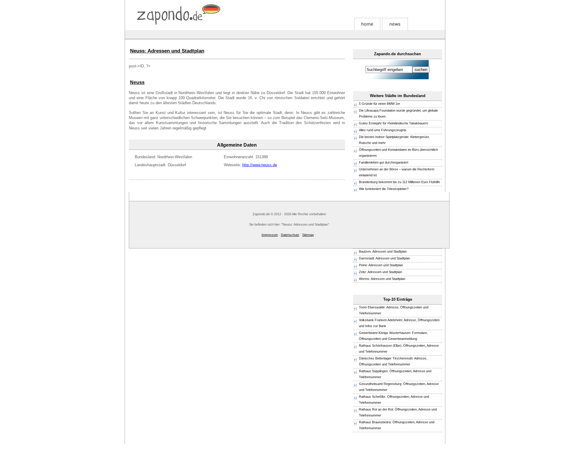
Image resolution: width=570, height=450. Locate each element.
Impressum (270, 235)
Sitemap (308, 235)
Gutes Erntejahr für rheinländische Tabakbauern (393, 123)
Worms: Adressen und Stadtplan (382, 279)
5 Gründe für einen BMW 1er (380, 103)
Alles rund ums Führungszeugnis (382, 130)
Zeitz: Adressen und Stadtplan (380, 272)
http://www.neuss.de (259, 165)
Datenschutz (290, 235)
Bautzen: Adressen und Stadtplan (383, 251)
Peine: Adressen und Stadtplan (381, 265)
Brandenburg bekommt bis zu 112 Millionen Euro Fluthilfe (399, 182)
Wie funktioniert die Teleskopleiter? (383, 189)
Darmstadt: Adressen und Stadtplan (384, 258)
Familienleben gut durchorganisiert (383, 162)
